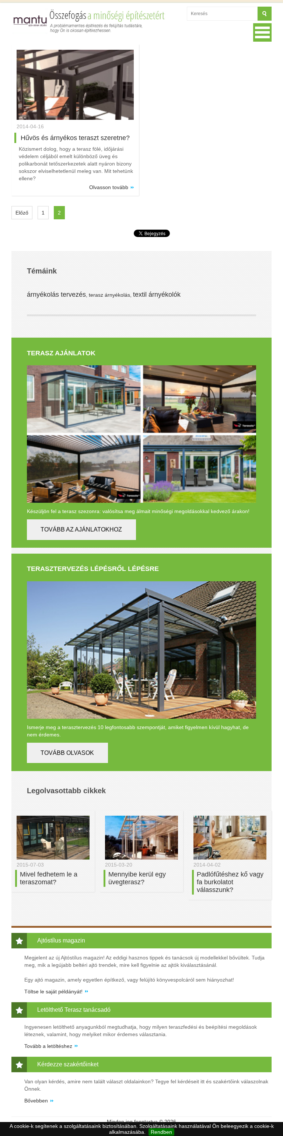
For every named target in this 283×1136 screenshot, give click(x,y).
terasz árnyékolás (109, 295)
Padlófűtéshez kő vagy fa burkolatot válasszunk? (230, 882)
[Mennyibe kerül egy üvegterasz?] (141, 838)
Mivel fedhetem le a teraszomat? (48, 878)
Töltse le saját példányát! (53, 991)
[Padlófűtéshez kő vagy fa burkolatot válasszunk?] (229, 838)
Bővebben (36, 1101)
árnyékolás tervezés (56, 294)
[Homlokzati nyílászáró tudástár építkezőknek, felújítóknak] (89, 21)
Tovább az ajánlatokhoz (81, 529)
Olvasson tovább (108, 187)
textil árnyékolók (157, 294)
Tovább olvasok (67, 753)
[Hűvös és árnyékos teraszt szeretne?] (75, 85)
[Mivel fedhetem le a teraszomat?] (53, 838)
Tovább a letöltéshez (48, 1046)
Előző (21, 213)
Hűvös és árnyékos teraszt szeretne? (75, 138)
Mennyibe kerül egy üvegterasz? (137, 878)
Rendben (161, 1132)
